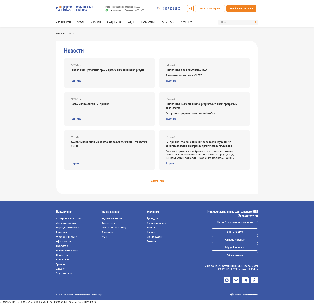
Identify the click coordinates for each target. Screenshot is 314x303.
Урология (60, 264)
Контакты (151, 232)
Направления (148, 22)
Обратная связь (235, 255)
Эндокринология (64, 273)
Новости (151, 227)
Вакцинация (114, 22)
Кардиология (62, 232)
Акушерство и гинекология (68, 218)
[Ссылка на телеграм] (245, 280)
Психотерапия (62, 255)
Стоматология (62, 259)
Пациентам (168, 22)
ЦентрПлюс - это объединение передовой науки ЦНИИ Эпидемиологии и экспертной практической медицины (199, 144)
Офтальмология (63, 241)
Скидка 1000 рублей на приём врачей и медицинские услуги (107, 70)
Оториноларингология (66, 236)
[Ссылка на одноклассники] (254, 280)
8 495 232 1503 (235, 231)
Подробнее (76, 80)
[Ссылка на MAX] (227, 280)
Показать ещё (157, 181)
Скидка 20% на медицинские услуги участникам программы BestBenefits (201, 106)
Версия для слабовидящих (247, 294)
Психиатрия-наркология (67, 250)
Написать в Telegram (235, 239)
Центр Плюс (60, 33)
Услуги (81, 22)
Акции (131, 22)
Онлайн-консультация (241, 8)
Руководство (152, 218)
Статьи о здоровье (155, 236)
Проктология (62, 245)
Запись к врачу (108, 223)
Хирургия (60, 268)
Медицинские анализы (112, 218)
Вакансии (151, 241)
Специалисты (63, 22)
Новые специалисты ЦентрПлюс (90, 104)
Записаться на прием (210, 8)
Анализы (96, 22)
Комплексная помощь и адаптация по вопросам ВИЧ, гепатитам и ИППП (109, 144)
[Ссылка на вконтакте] (236, 280)
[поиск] (255, 22)
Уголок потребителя (156, 223)
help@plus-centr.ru (235, 247)
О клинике (186, 22)
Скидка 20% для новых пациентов (186, 70)
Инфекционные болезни (67, 227)
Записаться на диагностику (114, 227)
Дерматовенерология (66, 223)
